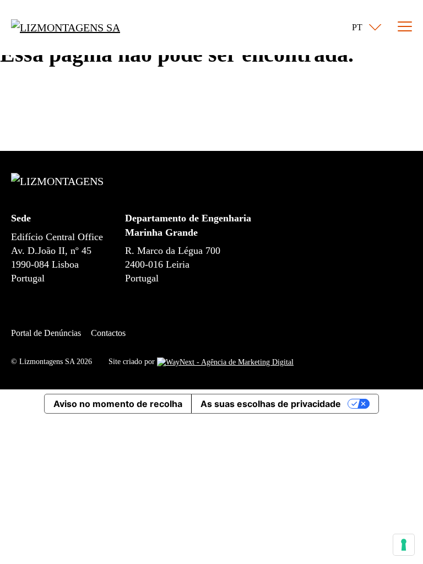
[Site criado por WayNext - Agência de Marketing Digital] (225, 361)
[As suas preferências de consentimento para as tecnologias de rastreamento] (403, 544)
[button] (364, 27)
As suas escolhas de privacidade (270, 403)
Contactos (108, 333)
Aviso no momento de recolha (117, 403)
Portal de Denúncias (46, 333)
